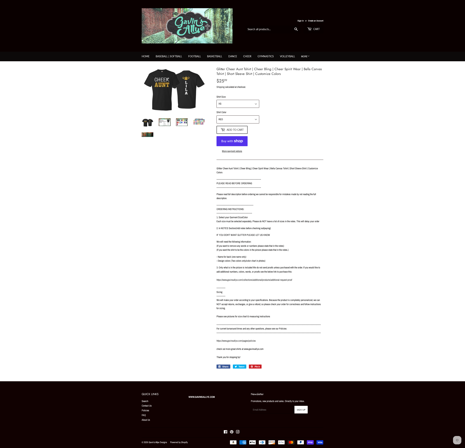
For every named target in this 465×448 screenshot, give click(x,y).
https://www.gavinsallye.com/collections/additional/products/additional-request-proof (254, 279)
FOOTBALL (194, 56)
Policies (145, 410)
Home (145, 56)
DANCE (232, 56)
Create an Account (315, 20)
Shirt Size (221, 96)
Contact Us (147, 405)
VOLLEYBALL (287, 56)
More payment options (232, 151)
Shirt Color (221, 112)
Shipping (221, 87)
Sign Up (301, 409)
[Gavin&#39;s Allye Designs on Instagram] (238, 432)
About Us (146, 419)
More (304, 56)
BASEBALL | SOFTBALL (169, 56)
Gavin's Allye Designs (158, 442)
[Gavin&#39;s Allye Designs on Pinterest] (232, 432)
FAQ (144, 415)
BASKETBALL (214, 56)
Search (145, 401)
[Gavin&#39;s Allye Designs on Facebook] (225, 432)
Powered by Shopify (179, 442)
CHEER (247, 56)
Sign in (301, 20)
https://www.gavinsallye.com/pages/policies (236, 340)
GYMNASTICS (266, 56)
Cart (316, 29)
